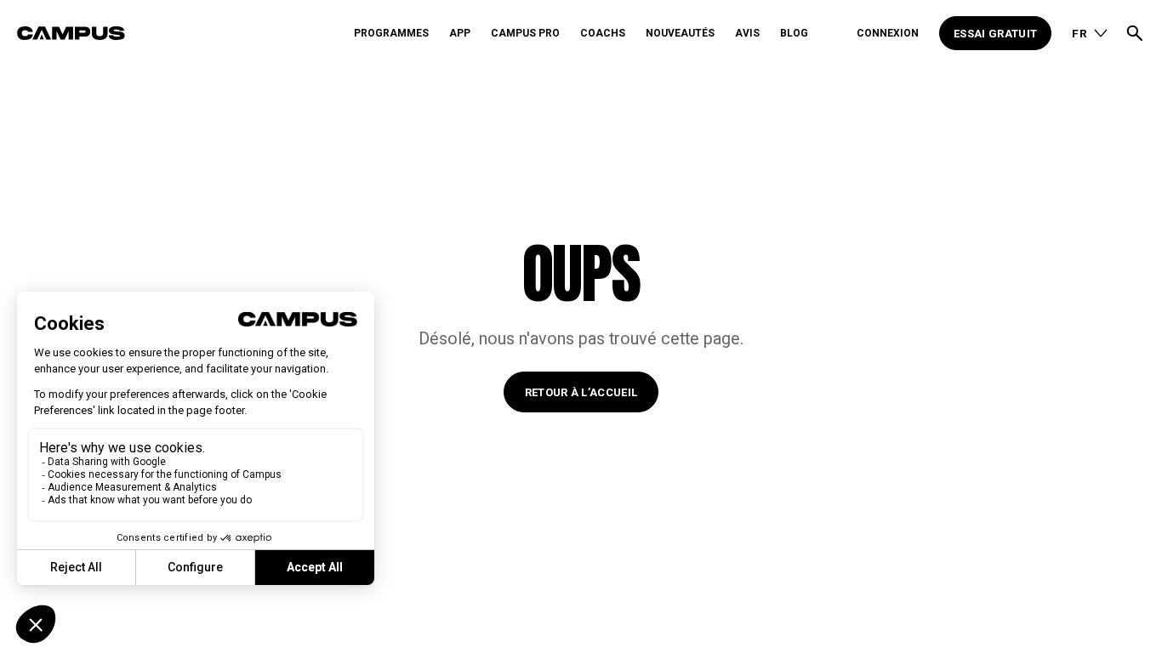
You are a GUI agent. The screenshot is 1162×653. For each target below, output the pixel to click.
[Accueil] (181, 33)
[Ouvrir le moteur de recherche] (1135, 33)
